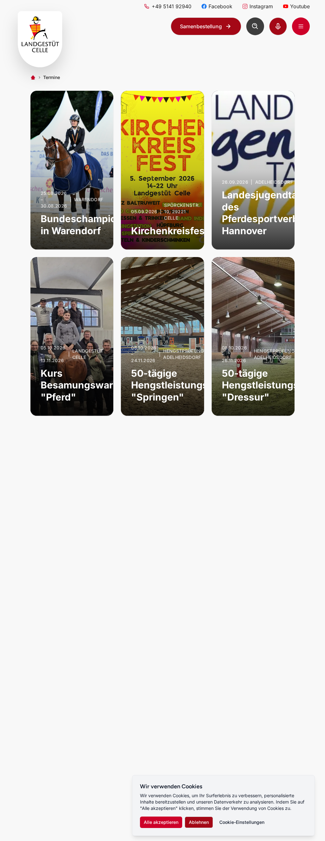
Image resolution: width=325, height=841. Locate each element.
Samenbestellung (201, 26)
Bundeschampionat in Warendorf (86, 224)
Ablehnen (199, 822)
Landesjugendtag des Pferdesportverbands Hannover (271, 212)
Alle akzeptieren (161, 822)
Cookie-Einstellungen (241, 822)
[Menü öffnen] (301, 26)
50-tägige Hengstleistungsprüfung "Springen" (188, 385)
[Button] (255, 26)
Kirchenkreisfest (169, 230)
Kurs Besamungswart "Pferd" (79, 385)
